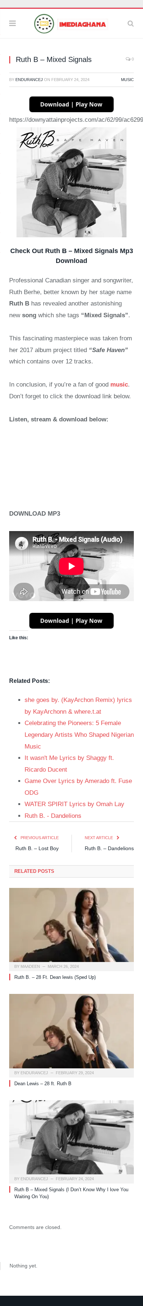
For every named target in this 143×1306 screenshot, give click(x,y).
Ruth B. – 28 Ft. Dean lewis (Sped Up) (55, 977)
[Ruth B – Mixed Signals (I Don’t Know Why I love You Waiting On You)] (71, 1141)
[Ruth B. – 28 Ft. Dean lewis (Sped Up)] (71, 928)
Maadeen (30, 966)
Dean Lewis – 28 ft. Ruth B (43, 1083)
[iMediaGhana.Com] (71, 22)
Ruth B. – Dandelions (109, 848)
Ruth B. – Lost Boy (37, 848)
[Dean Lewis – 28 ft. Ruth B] (71, 1034)
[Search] (131, 23)
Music (127, 79)
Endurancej (29, 79)
